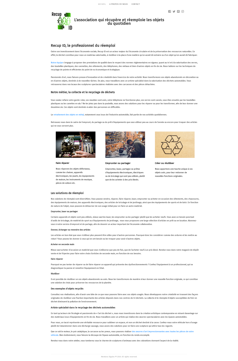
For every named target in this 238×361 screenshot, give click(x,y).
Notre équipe (57, 62)
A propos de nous (118, 4)
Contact (136, 4)
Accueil (102, 4)
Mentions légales (108, 357)
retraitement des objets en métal (68, 114)
